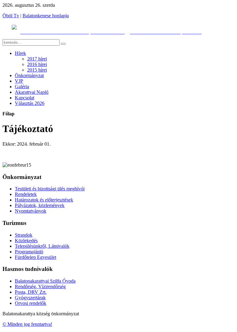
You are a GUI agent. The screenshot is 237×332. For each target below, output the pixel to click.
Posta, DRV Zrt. (31, 292)
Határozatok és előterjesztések (44, 199)
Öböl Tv (10, 15)
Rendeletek (26, 194)
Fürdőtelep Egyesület (35, 257)
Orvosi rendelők (30, 303)
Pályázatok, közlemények (39, 205)
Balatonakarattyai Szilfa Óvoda (45, 281)
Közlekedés (26, 240)
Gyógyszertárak (30, 297)
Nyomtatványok (30, 211)
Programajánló (29, 251)
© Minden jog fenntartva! (27, 324)
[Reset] (63, 44)
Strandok (23, 235)
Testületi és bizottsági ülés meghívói (50, 188)
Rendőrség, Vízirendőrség (40, 286)
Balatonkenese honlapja (46, 15)
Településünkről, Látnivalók (42, 246)
